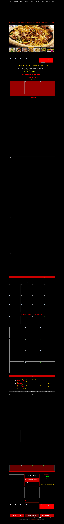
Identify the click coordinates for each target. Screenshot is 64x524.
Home (10, 1)
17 (44, 25)
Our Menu (21, 1)
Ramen (53, 1)
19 (46, 25)
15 (42, 25)
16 (43, 25)
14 (41, 25)
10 (36, 25)
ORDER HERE (16, 1)
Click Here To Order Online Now (31, 55)
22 (49, 25)
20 (47, 25)
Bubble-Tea (48, 1)
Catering (32, 1)
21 (48, 25)
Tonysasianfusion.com (34, 519)
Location (37, 1)
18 (45, 25)
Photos (43, 1)
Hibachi (26, 1)
